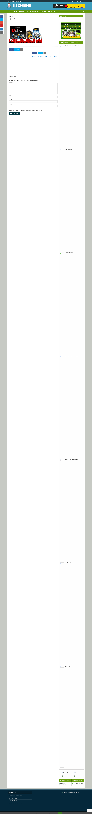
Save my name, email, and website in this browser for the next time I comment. (26, 110)
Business (15, 11)
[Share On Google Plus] (1, 22)
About (13, 1)
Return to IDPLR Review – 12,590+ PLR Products (44, 56)
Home (9, 1)
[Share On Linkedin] (1, 29)
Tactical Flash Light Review (71, 459)
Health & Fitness (23, 11)
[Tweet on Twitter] (1, 19)
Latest (61, 42)
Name (10, 95)
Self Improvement (33, 11)
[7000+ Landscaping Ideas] (71, 30)
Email (10, 99)
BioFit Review (68, 666)
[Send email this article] (1, 32)
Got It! (60, 813)
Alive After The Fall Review (71, 356)
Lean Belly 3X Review (70, 562)
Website (10, 104)
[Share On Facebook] (1, 16)
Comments (72, 42)
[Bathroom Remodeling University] (65, 784)
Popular (66, 42)
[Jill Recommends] (19, 4)
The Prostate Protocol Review (72, 45)
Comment (11, 82)
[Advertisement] (20, 62)
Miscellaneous (51, 11)
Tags (77, 42)
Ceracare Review (69, 252)
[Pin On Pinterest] (1, 25)
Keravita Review (69, 149)
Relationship (43, 11)
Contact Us (18, 1)
